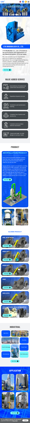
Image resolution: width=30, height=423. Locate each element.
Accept (25, 420)
